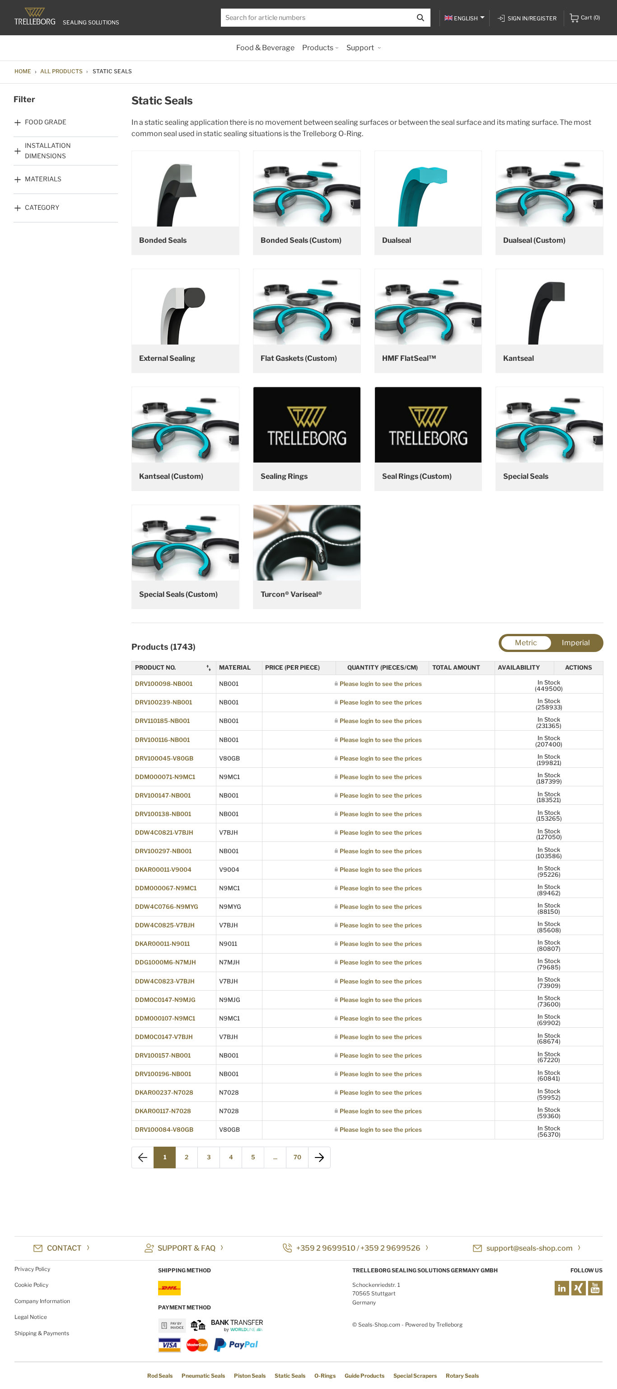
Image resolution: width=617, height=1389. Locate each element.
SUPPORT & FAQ (186, 1248)
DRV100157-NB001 (163, 1055)
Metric (526, 642)
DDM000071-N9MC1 (165, 776)
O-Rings (325, 1375)
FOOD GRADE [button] (45, 122)
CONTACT (64, 1248)
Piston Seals (250, 1375)
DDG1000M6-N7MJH (165, 962)
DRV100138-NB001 (163, 813)
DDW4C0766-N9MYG (166, 906)
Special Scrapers (415, 1375)
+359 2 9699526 (390, 1248)
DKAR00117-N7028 (163, 1111)
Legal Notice (30, 1316)
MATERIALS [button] (43, 179)
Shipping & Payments (41, 1333)
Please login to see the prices (381, 683)
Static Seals (290, 1375)
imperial (576, 642)
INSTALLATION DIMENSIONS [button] (48, 150)
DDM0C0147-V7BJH (164, 1036)
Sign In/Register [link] (532, 18)
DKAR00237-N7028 (164, 1092)
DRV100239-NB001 (163, 702)
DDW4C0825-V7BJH (165, 925)
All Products (61, 71)
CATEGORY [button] (42, 207)
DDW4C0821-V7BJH (164, 832)
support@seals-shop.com (529, 1248)
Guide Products (364, 1375)
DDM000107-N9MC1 (165, 1018)
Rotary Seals (462, 1375)
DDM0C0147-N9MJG (165, 999)
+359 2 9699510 (325, 1248)
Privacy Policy (32, 1269)
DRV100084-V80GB (164, 1129)
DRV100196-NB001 (163, 1073)
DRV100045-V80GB (164, 758)
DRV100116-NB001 (162, 739)
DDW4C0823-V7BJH (165, 981)
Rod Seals (160, 1375)
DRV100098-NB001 (163, 683)
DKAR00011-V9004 (163, 869)
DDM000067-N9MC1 (165, 888)
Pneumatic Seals (203, 1375)
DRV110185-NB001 (162, 720)
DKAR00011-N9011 (162, 943)
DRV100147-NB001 (163, 795)
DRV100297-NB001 (163, 851)
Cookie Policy (31, 1284)
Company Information (42, 1301)
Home (22, 71)
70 (297, 1157)
